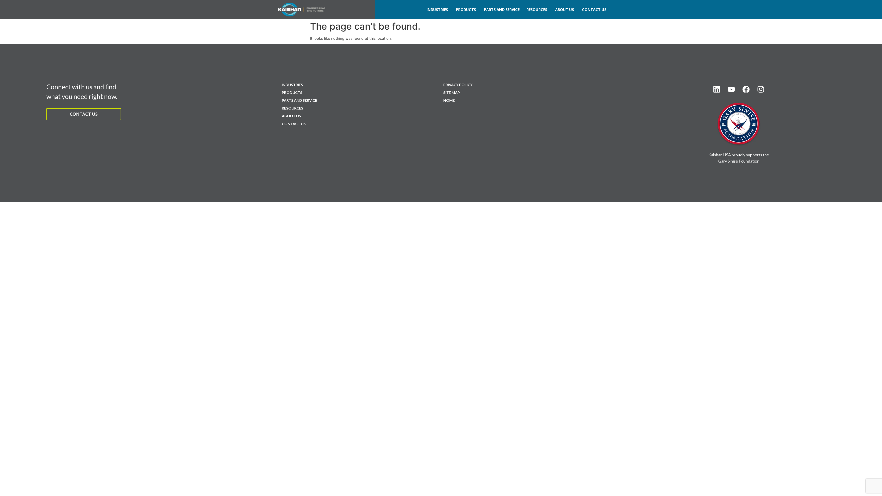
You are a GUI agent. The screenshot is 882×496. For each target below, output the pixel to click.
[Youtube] (731, 89)
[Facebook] (746, 89)
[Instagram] (760, 89)
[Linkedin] (716, 89)
